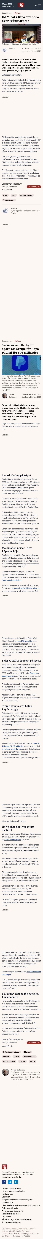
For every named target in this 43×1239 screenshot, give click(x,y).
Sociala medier (26, 195)
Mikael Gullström (18, 1070)
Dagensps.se (7, 13)
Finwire (14, 208)
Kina (14, 195)
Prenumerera (34, 187)
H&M (5, 195)
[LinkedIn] (16, 1182)
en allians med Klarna (11, 749)
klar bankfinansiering (12, 580)
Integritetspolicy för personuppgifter (17, 1200)
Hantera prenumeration (11, 1188)
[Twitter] (10, 1182)
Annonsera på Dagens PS (12, 1211)
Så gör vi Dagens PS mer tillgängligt (17, 1219)
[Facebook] (4, 1182)
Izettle (16, 1057)
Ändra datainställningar (11, 1222)
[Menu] (39, 5)
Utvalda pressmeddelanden (13, 1191)
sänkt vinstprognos (12, 840)
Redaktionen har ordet (11, 1214)
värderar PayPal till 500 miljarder (25, 588)
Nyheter (18, 13)
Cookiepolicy (7, 1202)
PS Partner (6, 1217)
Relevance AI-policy (10, 1208)
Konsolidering (9, 1061)
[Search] (35, 5)
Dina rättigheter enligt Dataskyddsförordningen (21, 1205)
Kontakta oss (7, 1194)
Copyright (6, 1197)
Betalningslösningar (11, 1052)
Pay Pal (22, 1061)
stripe (32, 1061)
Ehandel (27, 1052)
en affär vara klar (25, 641)
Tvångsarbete (8, 200)
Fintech (18, 341)
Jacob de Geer (29, 1057)
